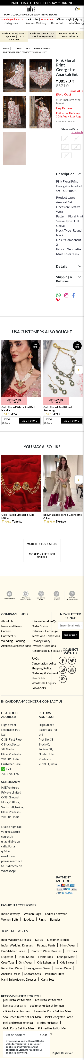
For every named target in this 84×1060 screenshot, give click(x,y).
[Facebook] (63, 660)
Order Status (40, 626)
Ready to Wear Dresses (46, 951)
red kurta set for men (48, 1000)
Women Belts (10, 919)
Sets (28, 48)
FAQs (35, 658)
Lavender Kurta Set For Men (52, 1011)
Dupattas (7, 956)
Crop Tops (7, 962)
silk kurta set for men (16, 1011)
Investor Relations (44, 645)
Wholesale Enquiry (44, 683)
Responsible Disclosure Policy (51, 650)
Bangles (55, 919)
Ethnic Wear (68, 945)
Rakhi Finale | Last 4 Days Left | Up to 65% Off (14, 36)
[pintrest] (63, 679)
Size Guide (77, 132)
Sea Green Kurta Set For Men (22, 1017)
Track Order (31, 19)
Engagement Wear (38, 968)
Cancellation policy (44, 663)
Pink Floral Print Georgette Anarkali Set (24, 52)
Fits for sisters (42, 48)
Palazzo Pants (46, 945)
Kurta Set (57, 23)
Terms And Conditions (46, 636)
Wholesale (47, 19)
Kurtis (39, 939)
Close (43, 1035)
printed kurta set (47, 1022)
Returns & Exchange (45, 631)
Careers (6, 631)
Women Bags (32, 913)
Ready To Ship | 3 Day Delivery (70, 35)
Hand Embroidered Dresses (19, 979)
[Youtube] (72, 670)
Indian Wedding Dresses (17, 945)
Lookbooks (39, 688)
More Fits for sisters (42, 543)
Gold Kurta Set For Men (18, 1028)
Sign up (78, 19)
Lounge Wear (66, 956)
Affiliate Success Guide (16, 645)
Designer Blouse (58, 939)
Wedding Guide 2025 (11, 19)
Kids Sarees (67, 962)
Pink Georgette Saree (59, 1017)
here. (25, 1052)
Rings (42, 919)
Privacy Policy (41, 641)
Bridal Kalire (26, 956)
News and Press (11, 626)
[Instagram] (63, 670)
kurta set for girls (14, 1005)
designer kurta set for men (47, 1005)
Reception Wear (11, 968)
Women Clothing (36, 23)
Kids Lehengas (46, 962)
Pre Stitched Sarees (14, 951)
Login (69, 19)
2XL (66, 155)
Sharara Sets (32, 973)
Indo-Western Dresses (16, 939)
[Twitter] (72, 660)
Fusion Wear (63, 968)
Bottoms (71, 951)
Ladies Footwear (56, 913)
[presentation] (6, 369)
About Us (7, 621)
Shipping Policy (42, 668)
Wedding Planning (13, 641)
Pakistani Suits (54, 973)
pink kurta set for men (17, 1000)
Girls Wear (26, 962)
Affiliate (59, 19)
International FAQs (44, 621)
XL (76, 146)
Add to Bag (29, 421)
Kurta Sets (47, 979)
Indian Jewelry (10, 913)
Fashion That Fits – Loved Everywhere (42, 35)
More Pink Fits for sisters (42, 556)
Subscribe (70, 635)
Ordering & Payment (45, 673)
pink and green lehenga (18, 1022)
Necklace (28, 919)
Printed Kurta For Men (52, 1028)
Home (6, 48)
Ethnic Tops (45, 956)
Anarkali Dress (10, 973)
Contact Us (8, 636)
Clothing (17, 48)
